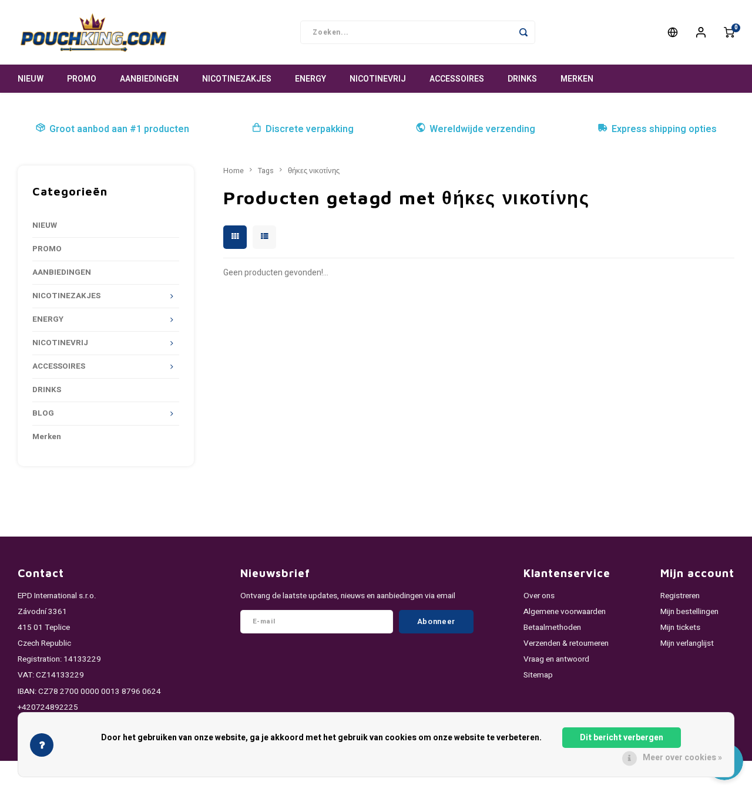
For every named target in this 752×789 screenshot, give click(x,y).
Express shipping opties (664, 129)
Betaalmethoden (552, 627)
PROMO (81, 79)
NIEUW (30, 79)
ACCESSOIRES (456, 79)
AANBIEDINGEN (149, 79)
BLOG (43, 413)
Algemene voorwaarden (564, 612)
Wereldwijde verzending (482, 129)
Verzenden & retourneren (566, 643)
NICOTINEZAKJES (236, 79)
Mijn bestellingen (689, 612)
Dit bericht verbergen (621, 737)
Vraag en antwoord (556, 659)
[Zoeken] (523, 32)
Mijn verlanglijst (687, 643)
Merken (576, 79)
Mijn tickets (680, 627)
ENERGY (310, 79)
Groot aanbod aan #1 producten (119, 129)
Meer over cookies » (682, 757)
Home (233, 171)
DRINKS (522, 79)
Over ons (539, 596)
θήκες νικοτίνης (314, 171)
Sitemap (538, 675)
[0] (729, 32)
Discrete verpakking (310, 129)
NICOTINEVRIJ (378, 79)
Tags (266, 171)
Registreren (680, 596)
